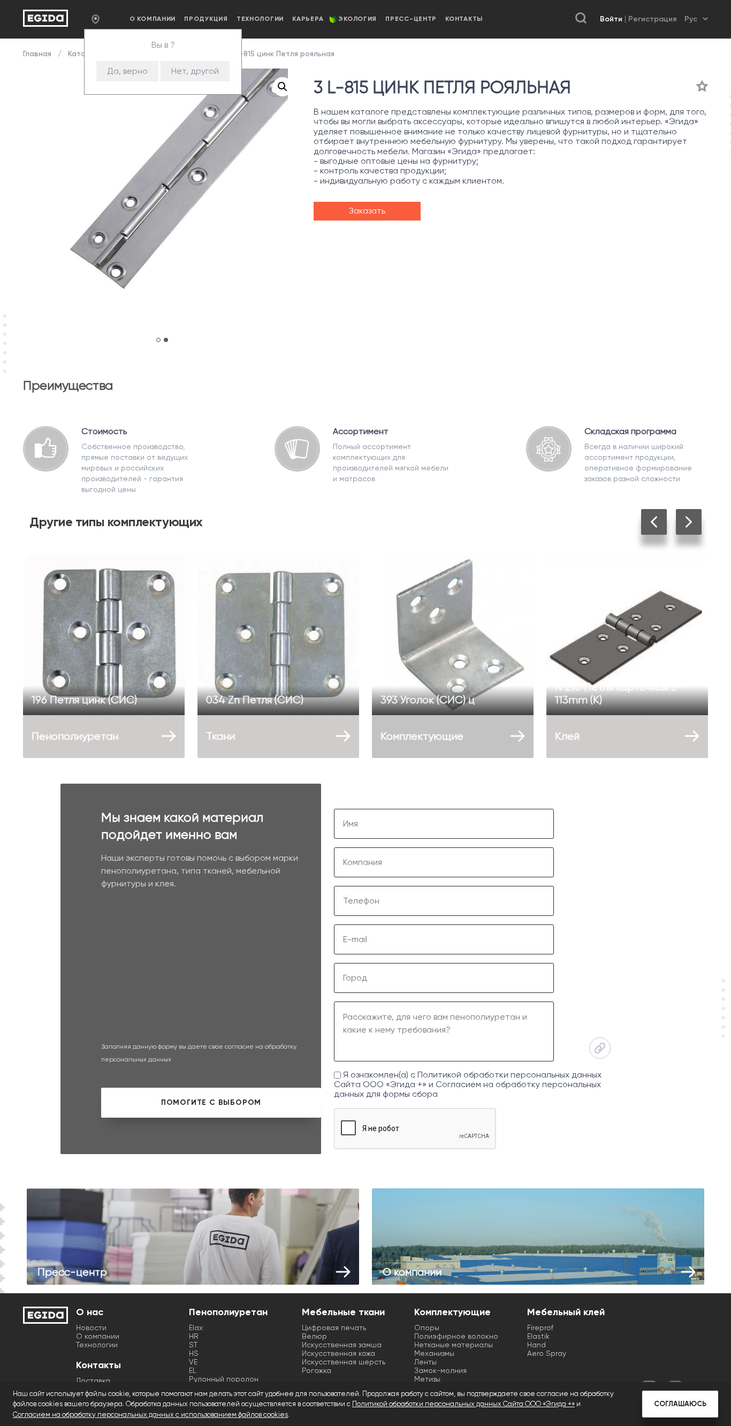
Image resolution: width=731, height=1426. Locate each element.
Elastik (538, 1336)
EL (192, 1370)
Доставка (93, 1380)
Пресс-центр (411, 18)
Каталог (83, 53)
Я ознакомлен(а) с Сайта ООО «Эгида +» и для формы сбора (467, 1084)
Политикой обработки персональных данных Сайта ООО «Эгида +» (463, 1404)
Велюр (314, 1336)
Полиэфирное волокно (456, 1336)
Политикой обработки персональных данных (509, 1075)
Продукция (205, 18)
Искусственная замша (342, 1344)
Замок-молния (440, 1370)
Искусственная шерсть (343, 1361)
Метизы (427, 1379)
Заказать (367, 211)
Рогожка (316, 1370)
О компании (153, 18)
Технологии (260, 18)
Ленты (425, 1361)
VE (193, 1361)
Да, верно (127, 71)
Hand (536, 1344)
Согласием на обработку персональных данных (467, 1089)
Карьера (307, 18)
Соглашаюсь (680, 1404)
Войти (611, 19)
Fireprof (540, 1327)
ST (193, 1344)
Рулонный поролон (223, 1379)
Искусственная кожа (338, 1353)
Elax (196, 1327)
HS (194, 1353)
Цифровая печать (334, 1327)
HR (194, 1336)
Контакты (464, 18)
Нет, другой (195, 71)
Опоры (426, 1327)
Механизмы (434, 1353)
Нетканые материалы (453, 1344)
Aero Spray (546, 1353)
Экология (357, 18)
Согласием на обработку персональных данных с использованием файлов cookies (150, 1414)
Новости (91, 1327)
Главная (38, 53)
